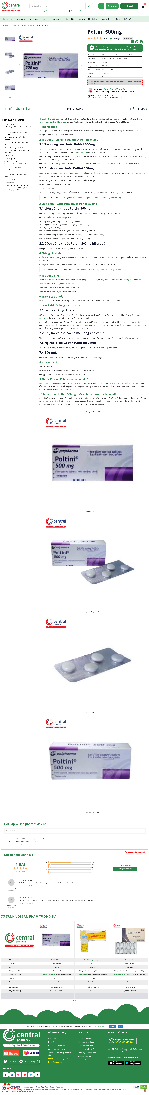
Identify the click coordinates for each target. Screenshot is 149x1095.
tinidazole (56, 982)
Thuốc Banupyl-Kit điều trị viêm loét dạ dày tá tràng (99, 197)
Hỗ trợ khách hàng (57, 1032)
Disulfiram (43, 318)
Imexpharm (82, 974)
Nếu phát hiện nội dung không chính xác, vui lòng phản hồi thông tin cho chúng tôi (116, 82)
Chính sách (82, 1032)
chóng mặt (128, 279)
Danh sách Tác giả (84, 1056)
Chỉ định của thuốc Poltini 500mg (15, 138)
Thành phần (10, 124)
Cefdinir (129, 982)
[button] (73, 1000)
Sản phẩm (20, 19)
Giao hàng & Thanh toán (86, 1052)
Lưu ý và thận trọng (15, 167)
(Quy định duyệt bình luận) (137, 852)
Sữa (45, 19)
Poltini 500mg (56, 960)
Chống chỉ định (11, 156)
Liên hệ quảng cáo (55, 1062)
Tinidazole (105, 73)
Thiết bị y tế (56, 19)
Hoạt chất (92, 19)
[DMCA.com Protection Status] (143, 1087)
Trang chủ (7, 19)
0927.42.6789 (124, 1042)
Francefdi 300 (129, 960)
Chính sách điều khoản (86, 1038)
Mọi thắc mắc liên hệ (118, 1032)
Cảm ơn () (30, 886)
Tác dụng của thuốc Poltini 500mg (16, 133)
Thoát (120, 1026)
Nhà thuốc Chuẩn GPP (56, 1045)
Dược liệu (70, 19)
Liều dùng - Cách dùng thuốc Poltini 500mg (17, 143)
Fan (12, 1061)
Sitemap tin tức (91, 1060)
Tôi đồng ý (113, 1026)
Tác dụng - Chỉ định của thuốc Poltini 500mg (17, 128)
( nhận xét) (20, 871)
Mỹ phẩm (33, 19)
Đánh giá (138, 109)
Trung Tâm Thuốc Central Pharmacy (49, 1087)
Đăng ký (131, 6)
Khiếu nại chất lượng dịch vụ (59, 1058)
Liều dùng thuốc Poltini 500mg (19, 148)
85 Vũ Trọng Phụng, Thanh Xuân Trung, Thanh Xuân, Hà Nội (127, 1050)
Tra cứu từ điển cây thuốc (39, 11)
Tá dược (81, 19)
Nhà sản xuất (10, 183)
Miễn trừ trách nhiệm (56, 1049)
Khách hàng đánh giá (18, 855)
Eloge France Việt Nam (122, 974)
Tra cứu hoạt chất (60, 11)
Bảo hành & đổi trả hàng (86, 1049)
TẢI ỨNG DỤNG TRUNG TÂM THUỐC (123, 1058)
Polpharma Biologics (109, 55)
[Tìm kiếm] (89, 6)
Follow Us (8, 1068)
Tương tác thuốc (11, 161)
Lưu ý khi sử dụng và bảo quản (16, 164)
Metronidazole (82, 152)
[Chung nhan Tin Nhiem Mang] (136, 1087)
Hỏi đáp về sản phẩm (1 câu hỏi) (26, 824)
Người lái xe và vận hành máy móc (17, 175)
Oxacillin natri (93, 982)
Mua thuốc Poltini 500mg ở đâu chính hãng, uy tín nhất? (16, 189)
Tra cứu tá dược (77, 11)
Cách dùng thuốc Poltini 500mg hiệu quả (17, 151)
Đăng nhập (112, 6)
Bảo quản (12, 179)
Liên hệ (127, 19)
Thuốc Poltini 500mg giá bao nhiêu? (18, 185)
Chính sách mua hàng (85, 1042)
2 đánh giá (116, 39)
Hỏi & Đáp (74, 109)
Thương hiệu (106, 19)
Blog (117, 19)
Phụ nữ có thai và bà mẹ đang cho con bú (17, 171)
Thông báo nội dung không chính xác (60, 1053)
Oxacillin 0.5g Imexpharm (93, 960)
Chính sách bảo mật (100, 1026)
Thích (16, 844)
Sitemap (80, 1060)
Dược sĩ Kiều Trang (113, 89)
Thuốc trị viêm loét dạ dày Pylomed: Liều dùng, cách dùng (99, 269)
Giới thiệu (52, 1038)
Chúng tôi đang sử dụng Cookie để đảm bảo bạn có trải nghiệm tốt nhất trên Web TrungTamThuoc (66, 1026)
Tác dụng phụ (10, 159)
